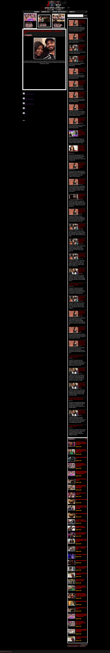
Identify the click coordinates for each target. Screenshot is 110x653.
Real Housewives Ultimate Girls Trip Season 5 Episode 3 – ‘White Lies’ (81, 443)
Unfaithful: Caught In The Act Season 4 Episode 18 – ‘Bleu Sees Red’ (81, 540)
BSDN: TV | (45, 11)
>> (82, 31)
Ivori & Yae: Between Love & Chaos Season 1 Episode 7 (81, 533)
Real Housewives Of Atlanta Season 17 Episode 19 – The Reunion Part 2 (81, 587)
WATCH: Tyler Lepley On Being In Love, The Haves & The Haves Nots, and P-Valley (81, 133)
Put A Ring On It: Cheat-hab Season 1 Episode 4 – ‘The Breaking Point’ (44, 25)
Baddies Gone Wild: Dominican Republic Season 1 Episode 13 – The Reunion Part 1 (81, 615)
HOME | (37, 11)
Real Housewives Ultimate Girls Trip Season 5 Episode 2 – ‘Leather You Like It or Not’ (81, 595)
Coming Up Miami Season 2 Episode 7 (58, 25)
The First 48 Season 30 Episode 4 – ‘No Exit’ (80, 580)
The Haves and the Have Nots (75, 644)
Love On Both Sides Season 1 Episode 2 (28, 25)
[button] (23, 21)
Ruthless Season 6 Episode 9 (81, 560)
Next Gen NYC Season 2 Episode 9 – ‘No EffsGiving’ (80, 527)
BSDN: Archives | (59, 11)
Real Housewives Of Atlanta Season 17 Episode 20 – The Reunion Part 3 (81, 451)
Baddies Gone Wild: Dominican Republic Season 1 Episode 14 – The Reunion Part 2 (81, 472)
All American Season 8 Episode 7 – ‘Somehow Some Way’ (81, 567)
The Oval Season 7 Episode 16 (81, 554)
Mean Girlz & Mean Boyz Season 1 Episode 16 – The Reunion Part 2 (81, 465)
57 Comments (28, 35)
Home (69, 644)
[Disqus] (44, 106)
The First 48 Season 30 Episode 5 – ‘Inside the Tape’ (81, 520)
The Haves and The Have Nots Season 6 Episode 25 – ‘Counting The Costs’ (81, 166)
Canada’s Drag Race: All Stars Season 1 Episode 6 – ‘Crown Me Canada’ (81, 507)
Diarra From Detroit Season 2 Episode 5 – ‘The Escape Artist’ (81, 548)
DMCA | (72, 11)
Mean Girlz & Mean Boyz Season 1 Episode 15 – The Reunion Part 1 (81, 623)
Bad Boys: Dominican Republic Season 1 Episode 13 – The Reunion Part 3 (81, 630)
